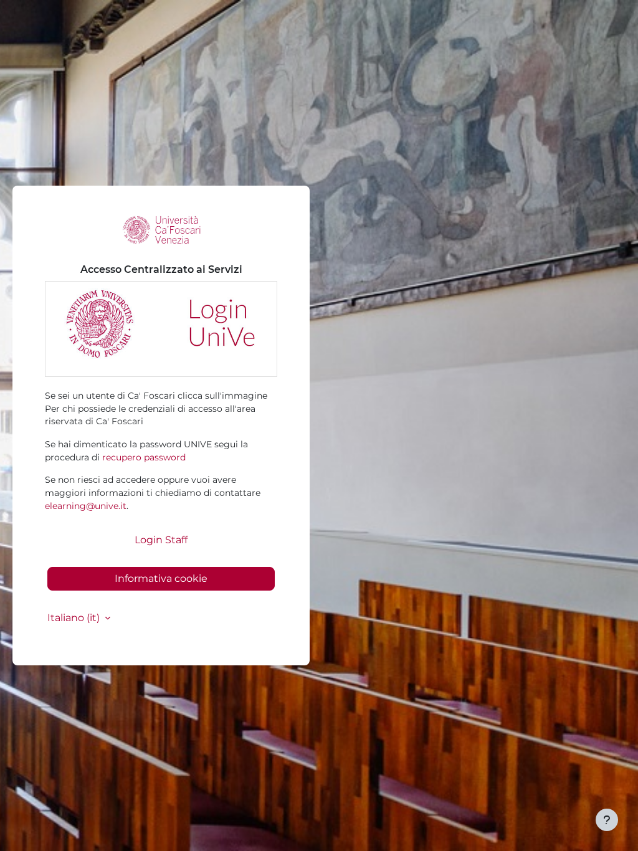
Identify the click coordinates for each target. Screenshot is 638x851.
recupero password (144, 457)
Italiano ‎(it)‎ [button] (74, 618)
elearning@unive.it (85, 506)
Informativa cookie (161, 578)
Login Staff (161, 540)
